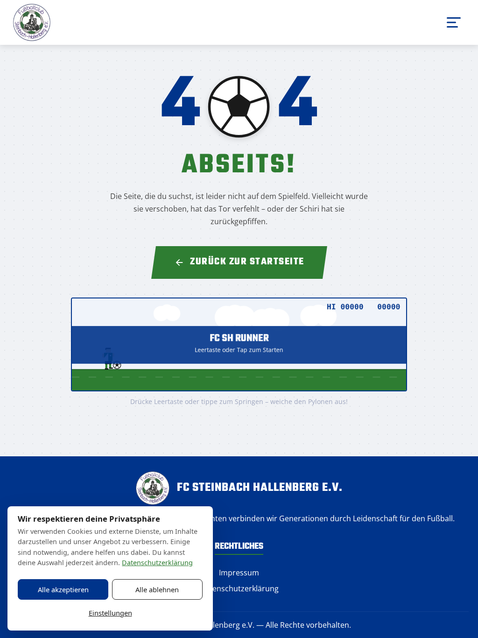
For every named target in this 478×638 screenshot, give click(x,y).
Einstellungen (110, 612)
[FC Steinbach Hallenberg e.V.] (31, 22)
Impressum (239, 572)
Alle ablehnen (157, 589)
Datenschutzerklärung (239, 588)
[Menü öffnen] (454, 22)
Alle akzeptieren (63, 589)
